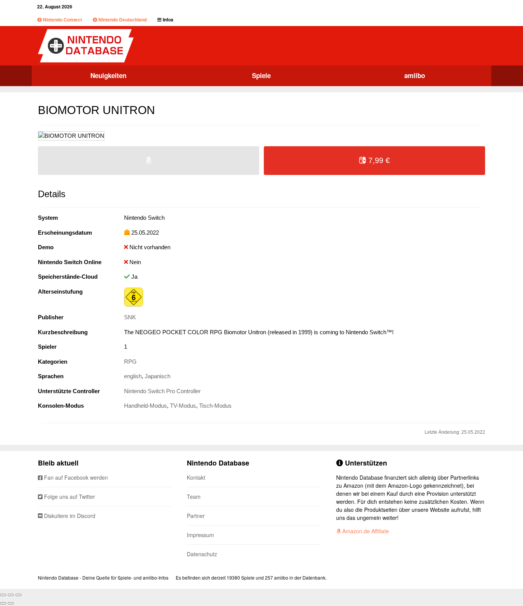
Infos (167, 19)
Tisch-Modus (215, 405)
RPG (130, 361)
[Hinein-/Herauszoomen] (18, 595)
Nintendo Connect (62, 19)
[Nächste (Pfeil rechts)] (11, 603)
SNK (130, 317)
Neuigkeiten (108, 75)
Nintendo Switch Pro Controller (162, 391)
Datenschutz (202, 554)
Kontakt (196, 477)
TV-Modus (183, 405)
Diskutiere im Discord (68, 515)
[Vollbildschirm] (11, 595)
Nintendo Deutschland (122, 19)
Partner (196, 515)
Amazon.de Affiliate (365, 531)
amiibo (414, 75)
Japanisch (157, 376)
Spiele (261, 75)
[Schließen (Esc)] (3, 595)
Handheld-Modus (145, 405)
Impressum (200, 535)
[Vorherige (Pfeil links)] (3, 603)
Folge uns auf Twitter (68, 496)
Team (194, 496)
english (133, 376)
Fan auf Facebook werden (75, 477)
